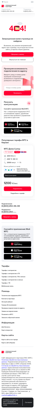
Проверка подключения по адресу (13, 308)
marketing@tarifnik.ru (9, 395)
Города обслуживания (9, 305)
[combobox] (17, 88)
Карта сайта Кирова (8, 343)
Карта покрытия (7, 330)
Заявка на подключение (10, 311)
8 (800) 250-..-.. (28, 11)
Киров (6, 2)
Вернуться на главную (17, 60)
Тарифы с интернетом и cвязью (12, 280)
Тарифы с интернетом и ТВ (11, 273)
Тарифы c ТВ (6, 283)
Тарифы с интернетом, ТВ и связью (13, 277)
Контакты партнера (8, 299)
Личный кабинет (7, 302)
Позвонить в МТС (7, 314)
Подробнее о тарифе (17, 193)
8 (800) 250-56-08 (8, 11)
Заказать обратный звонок (11, 317)
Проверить (18, 93)
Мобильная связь (7, 286)
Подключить (17, 189)
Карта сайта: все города (10, 339)
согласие (10, 402)
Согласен (28, 402)
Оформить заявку (17, 54)
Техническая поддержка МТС (11, 295)
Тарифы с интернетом (9, 270)
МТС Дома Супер (12, 149)
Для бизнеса (6, 327)
